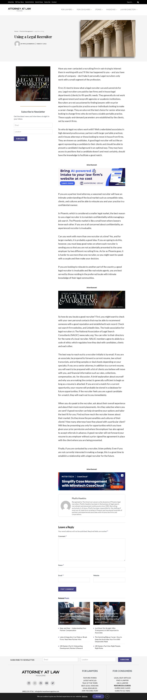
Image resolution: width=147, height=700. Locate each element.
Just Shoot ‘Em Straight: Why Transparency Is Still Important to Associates (107, 630)
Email (61, 575)
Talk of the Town (90, 683)
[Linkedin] (29, 683)
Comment (62, 536)
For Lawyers (66, 9)
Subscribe (47, 2)
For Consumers (83, 9)
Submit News (39, 2)
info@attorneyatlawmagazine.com (47, 691)
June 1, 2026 (64, 622)
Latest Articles (89, 680)
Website (96, 575)
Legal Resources (90, 688)
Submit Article (29, 2)
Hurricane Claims (122, 688)
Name (61, 565)
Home (16, 31)
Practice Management (26, 31)
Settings (85, 696)
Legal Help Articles (122, 678)
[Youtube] (46, 683)
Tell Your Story (19, 2)
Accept (98, 696)
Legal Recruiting (39, 31)
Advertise (11, 2)
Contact (54, 2)
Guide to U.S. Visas (122, 691)
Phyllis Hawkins (79, 498)
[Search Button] (137, 2)
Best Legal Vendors (89, 686)
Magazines (110, 9)
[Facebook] (40, 683)
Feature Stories (90, 678)
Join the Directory (90, 691)
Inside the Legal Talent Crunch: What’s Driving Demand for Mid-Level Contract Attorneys (73, 616)
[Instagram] (35, 683)
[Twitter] (52, 683)
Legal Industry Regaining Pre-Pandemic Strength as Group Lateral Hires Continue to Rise (107, 616)
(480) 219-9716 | (28, 691)
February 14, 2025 (101, 622)
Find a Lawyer (122, 680)
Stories (98, 9)
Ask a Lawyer (122, 683)
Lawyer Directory (128, 9)
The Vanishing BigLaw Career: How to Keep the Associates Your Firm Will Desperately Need (108, 639)
